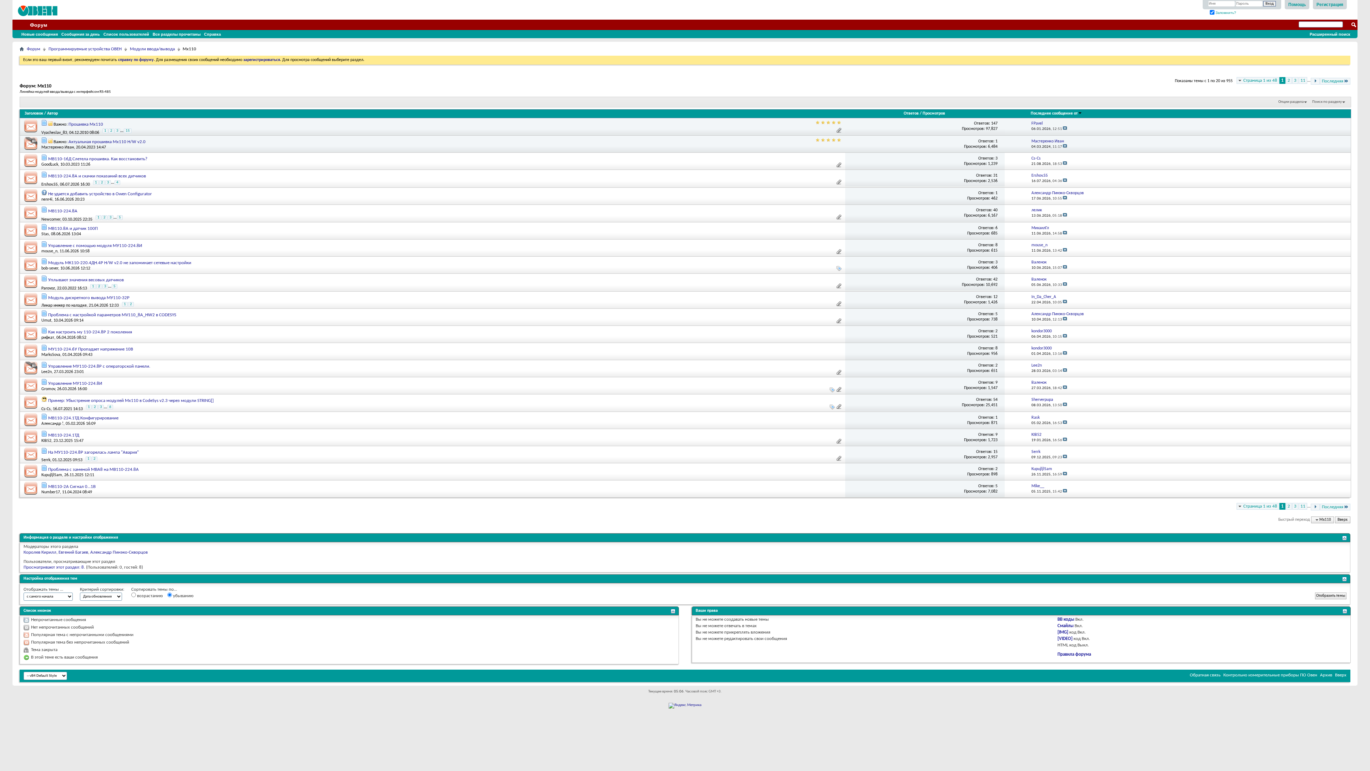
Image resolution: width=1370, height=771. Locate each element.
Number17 (50, 492)
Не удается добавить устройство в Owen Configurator (100, 194)
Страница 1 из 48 (1260, 80)
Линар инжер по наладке (64, 305)
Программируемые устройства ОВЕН (85, 49)
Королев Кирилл (40, 552)
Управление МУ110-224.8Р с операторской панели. (99, 366)
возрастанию (149, 596)
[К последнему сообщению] (1065, 129)
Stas (45, 234)
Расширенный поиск (1330, 34)
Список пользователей (126, 34)
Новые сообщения (39, 34)
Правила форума (1074, 654)
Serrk (45, 460)
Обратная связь (1205, 675)
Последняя (1332, 81)
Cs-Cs (46, 409)
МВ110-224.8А (62, 211)
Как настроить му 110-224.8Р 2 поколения (90, 332)
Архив (1326, 675)
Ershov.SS (49, 184)
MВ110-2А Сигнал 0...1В (72, 486)
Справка (212, 34)
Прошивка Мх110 (85, 124)
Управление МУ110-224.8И (75, 383)
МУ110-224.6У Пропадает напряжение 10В (90, 349)
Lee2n (46, 372)
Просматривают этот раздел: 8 (54, 567)
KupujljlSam (51, 475)
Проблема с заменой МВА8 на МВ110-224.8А (93, 469)
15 (128, 131)
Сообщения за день (80, 34)
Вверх (1343, 520)
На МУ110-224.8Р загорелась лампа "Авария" (93, 452)
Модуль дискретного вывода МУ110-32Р (89, 298)
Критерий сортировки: (102, 589)
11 (1302, 80)
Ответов (911, 113)
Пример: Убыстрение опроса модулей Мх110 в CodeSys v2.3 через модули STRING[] (131, 400)
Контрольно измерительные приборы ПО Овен (1270, 675)
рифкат (47, 338)
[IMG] (1062, 632)
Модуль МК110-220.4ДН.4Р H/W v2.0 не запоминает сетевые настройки (119, 263)
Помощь (1297, 4)
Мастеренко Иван (57, 147)
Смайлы (1065, 626)
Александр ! (52, 424)
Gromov (48, 389)
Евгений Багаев (73, 552)
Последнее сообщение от (1054, 113)
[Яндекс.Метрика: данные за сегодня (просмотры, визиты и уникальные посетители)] (685, 706)
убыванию (182, 596)
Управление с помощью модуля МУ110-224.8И (95, 245)
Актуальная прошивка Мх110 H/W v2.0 (107, 142)
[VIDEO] (1064, 638)
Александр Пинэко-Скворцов (119, 552)
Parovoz (48, 288)
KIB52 (46, 441)
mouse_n (49, 251)
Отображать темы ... (43, 589)
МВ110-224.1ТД (63, 435)
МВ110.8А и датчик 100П (73, 228)
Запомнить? (1225, 13)
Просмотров (934, 113)
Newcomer (50, 219)
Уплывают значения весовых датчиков (86, 280)
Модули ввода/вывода (152, 49)
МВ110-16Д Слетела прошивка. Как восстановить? (97, 159)
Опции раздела (1291, 102)
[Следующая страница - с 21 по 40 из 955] (1315, 81)
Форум (38, 25)
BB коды (1065, 619)
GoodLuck (49, 164)
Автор (52, 113)
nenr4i (46, 199)
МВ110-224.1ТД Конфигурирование (83, 418)
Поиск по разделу (1327, 102)
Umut (46, 320)
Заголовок (34, 113)
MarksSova (50, 355)
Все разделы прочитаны (177, 34)
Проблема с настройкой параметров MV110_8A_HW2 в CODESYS (112, 315)
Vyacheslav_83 (54, 132)
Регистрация (1329, 4)
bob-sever (49, 268)
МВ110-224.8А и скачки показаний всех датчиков (97, 176)
